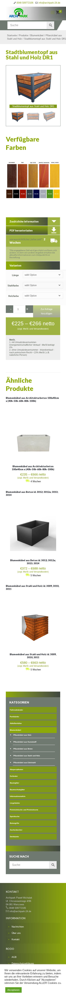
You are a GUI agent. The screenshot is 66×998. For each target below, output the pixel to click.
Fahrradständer (16, 710)
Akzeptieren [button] (13, 990)
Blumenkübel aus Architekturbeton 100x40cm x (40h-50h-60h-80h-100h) (32, 399)
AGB (14, 957)
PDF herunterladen (21, 230)
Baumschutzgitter (17, 790)
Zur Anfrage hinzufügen (46, 311)
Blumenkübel (36, 35)
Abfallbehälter (16, 723)
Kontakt (16, 939)
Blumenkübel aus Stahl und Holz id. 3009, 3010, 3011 (33, 656)
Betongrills (14, 823)
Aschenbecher (16, 830)
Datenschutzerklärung (23, 963)
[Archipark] (25, 12)
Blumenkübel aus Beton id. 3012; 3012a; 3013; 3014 (33, 562)
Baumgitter (14, 783)
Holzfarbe (13, 296)
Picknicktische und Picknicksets (24, 810)
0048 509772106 (25, 2)
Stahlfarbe (13, 285)
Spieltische (15, 816)
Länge (15, 275)
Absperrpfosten (16, 769)
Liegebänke (15, 803)
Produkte (23, 35)
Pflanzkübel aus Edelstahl (24, 763)
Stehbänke (14, 837)
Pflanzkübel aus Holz (22, 735)
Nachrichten (18, 926)
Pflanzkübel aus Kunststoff (24, 742)
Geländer (14, 776)
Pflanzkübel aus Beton (23, 749)
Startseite (12, 35)
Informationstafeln (17, 796)
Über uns (16, 933)
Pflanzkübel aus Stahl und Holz (26, 756)
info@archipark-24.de (49, 2)
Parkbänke (14, 717)
